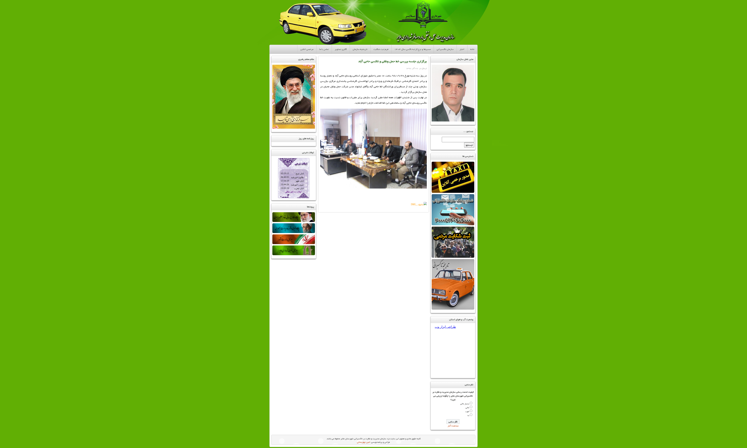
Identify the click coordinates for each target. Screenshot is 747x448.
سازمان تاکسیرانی (445, 49)
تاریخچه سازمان (360, 49)
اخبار (462, 49)
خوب (467, 411)
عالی (467, 407)
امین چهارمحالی (363, 442)
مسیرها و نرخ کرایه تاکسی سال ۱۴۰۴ (413, 49)
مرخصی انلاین (306, 49)
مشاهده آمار (453, 426)
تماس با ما (324, 49)
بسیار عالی (464, 403)
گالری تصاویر (341, 49)
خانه (472, 49)
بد (468, 415)
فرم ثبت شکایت (381, 49)
